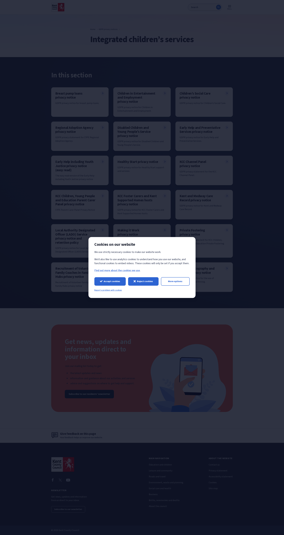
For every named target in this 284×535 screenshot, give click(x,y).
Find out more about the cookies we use (117, 270)
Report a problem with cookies (108, 290)
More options (175, 281)
